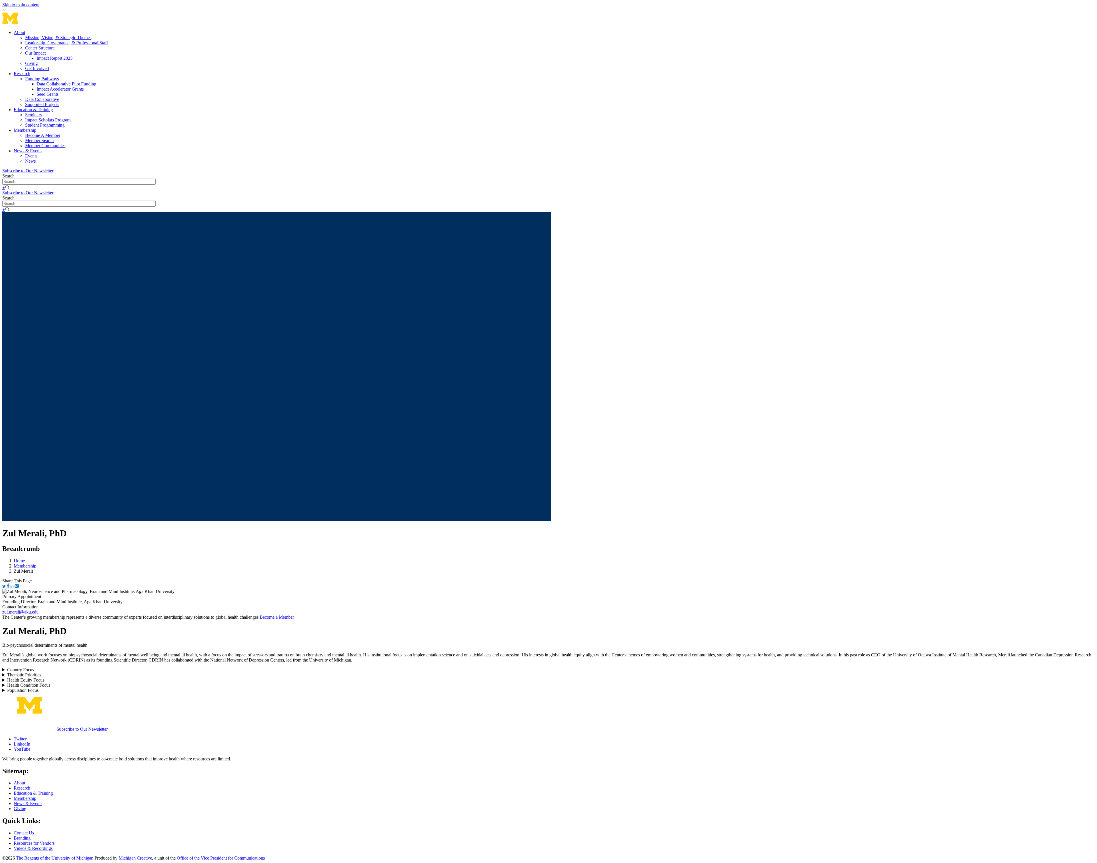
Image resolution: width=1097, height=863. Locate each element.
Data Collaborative (42, 99)
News (30, 161)
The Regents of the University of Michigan (54, 858)
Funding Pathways (42, 78)
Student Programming (45, 125)
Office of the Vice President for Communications (221, 858)
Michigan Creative (135, 858)
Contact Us (24, 832)
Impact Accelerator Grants (60, 89)
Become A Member (42, 135)
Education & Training (33, 109)
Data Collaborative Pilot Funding (66, 83)
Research (22, 73)
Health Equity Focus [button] (25, 680)
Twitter (20, 738)
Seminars (33, 114)
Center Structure (40, 47)
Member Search (39, 140)
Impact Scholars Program (48, 119)
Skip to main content (20, 4)
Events (31, 155)
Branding (22, 838)
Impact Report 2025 (55, 58)
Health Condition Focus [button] (28, 685)
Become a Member (277, 617)
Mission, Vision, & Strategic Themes (58, 37)
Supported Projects (42, 104)
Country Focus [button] (20, 669)
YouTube (22, 749)
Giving (31, 63)
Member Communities (45, 145)
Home (19, 560)
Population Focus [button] (23, 690)
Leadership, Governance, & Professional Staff (66, 42)
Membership (25, 130)
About (19, 32)
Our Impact (35, 53)
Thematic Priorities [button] (24, 674)
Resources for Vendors (34, 843)
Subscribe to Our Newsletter (27, 170)
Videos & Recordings (33, 848)
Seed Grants (48, 94)
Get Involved (37, 68)
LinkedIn (22, 744)
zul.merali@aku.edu (20, 612)
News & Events (28, 150)
